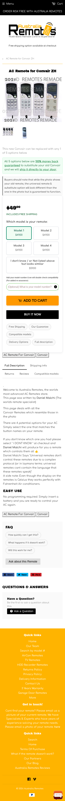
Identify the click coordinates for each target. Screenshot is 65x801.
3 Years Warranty (32, 688)
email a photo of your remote (37, 726)
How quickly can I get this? (23, 535)
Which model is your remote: (26, 221)
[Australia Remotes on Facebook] (29, 779)
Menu (10, 3)
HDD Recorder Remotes (32, 664)
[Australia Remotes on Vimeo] (34, 779)
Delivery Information (32, 679)
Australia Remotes (33, 789)
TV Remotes (32, 660)
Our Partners (32, 758)
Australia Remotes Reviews (32, 768)
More (32, 697)
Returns (9, 374)
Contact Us (32, 683)
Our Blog (32, 763)
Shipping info (38, 365)
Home (32, 641)
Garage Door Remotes (32, 693)
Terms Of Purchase (32, 749)
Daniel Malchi (46, 398)
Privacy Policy (32, 674)
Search (32, 739)
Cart (59, 3)
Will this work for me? (20, 550)
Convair (42, 355)
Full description (44, 342)
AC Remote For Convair (19, 355)
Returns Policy (32, 669)
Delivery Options (18, 342)
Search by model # (32, 650)
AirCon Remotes (32, 655)
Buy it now (32, 314)
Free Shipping (17, 327)
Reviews (24, 374)
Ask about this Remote (23, 561)
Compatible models (20, 334)
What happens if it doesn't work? (26, 543)
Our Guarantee (39, 327)
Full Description (14, 365)
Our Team (32, 646)
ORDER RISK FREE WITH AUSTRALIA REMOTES (32, 11)
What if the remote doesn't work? (32, 753)
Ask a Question (23, 611)
